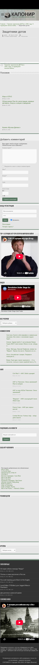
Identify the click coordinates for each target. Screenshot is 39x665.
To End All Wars (6, 471)
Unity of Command (6, 485)
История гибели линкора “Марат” (12, 569)
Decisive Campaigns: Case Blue (11, 476)
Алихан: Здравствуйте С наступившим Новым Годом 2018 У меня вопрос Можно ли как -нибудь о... (22, 344)
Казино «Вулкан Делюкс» (11, 127)
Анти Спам (5, 189)
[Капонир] (19, 15)
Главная (2, 24)
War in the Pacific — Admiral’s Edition (12, 488)
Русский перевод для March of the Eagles (15, 580)
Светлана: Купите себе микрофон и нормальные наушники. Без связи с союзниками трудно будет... (21, 337)
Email (4, 176)
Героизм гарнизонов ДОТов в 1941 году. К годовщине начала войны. (14, 66)
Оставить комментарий (10, 36)
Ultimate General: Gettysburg (10, 482)
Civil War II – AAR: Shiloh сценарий (23, 373)
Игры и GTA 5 (7, 96)
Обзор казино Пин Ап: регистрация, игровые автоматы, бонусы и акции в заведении (18, 102)
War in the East (6, 479)
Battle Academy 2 (6, 483)
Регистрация (6, 224)
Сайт (3, 182)
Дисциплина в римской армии (11, 593)
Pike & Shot (5, 469)
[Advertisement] (16, 519)
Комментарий (7, 148)
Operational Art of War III (8, 473)
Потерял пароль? (7, 226)
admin (5, 35)
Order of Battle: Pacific (8, 487)
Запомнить (15, 220)
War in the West (6, 477)
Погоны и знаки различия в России (12, 574)
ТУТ (1, 652)
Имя (4, 169)
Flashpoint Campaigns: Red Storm (11, 480)
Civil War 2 (4, 474)
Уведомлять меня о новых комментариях (17, 166)
